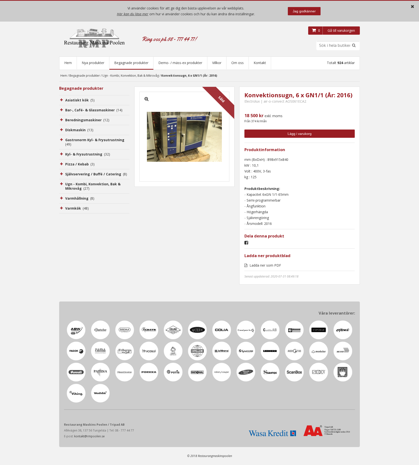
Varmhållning (79, 198)
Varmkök (77, 208)
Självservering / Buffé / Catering (96, 174)
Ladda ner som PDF (265, 265)
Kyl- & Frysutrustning (87, 154)
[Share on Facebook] (247, 243)
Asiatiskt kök (80, 100)
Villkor (216, 62)
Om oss (237, 62)
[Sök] (353, 45)
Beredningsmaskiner (87, 120)
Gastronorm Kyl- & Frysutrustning (94, 142)
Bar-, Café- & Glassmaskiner (93, 110)
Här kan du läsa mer (132, 14)
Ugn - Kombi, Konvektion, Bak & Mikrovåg (130, 75)
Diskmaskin (79, 130)
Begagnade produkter (131, 62)
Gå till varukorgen (341, 30)
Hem (68, 62)
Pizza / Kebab (80, 164)
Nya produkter (93, 62)
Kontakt (260, 62)
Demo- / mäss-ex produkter (180, 62)
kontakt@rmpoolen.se (89, 436)
